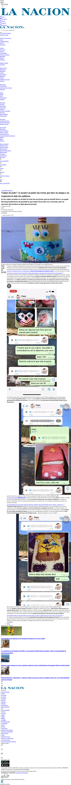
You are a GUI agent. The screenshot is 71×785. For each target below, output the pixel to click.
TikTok (8, 624)
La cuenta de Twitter (16, 497)
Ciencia (2, 78)
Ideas (1, 139)
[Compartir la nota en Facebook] (2, 272)
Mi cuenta (4, 25)
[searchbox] (34, 30)
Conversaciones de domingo (7, 136)
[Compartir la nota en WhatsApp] (3, 268)
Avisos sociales (4, 132)
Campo (2, 51)
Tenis (1, 96)
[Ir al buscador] (2, 6)
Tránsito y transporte (5, 38)
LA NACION (4, 190)
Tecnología (3, 106)
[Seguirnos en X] (2, 749)
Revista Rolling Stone (5, 150)
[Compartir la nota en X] (3, 272)
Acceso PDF (3, 127)
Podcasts (2, 112)
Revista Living (3, 149)
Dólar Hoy (2, 50)
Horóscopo (3, 107)
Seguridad (2, 69)
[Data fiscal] (2, 782)
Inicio (3, 17)
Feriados (2, 109)
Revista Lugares (4, 147)
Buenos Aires (3, 68)
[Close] (2, 682)
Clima (1, 40)
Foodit (3, 21)
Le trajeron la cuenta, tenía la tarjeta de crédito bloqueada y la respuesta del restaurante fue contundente (34, 273)
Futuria (2, 48)
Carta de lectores (4, 134)
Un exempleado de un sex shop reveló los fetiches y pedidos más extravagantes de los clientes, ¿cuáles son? (35, 504)
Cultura (2, 73)
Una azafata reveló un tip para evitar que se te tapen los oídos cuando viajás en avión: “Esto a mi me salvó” (35, 615)
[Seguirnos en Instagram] (2, 754)
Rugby (1, 94)
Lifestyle (10, 190)
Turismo (2, 104)
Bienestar (2, 76)
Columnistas (3, 86)
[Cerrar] (23, 28)
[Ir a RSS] (2, 758)
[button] (35, 105)
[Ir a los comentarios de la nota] (3, 266)
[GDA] (5, 778)
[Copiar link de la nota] (2, 270)
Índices (2, 58)
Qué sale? (2, 119)
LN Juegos (2, 102)
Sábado (2, 137)
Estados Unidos (4, 63)
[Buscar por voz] (69, 30)
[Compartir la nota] (2, 268)
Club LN (4, 23)
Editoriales (3, 84)
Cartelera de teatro (5, 122)
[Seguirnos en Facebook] (2, 745)
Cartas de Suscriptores (6, 88)
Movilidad (2, 56)
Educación (2, 71)
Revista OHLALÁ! (4, 144)
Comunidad (3, 74)
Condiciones (19, 773)
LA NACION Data (4, 41)
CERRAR (2, 0)
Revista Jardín (3, 152)
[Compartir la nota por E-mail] (5, 272)
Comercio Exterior (4, 55)
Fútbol (1, 93)
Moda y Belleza (4, 114)
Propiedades (3, 53)
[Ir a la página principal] (35, 15)
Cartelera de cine (4, 121)
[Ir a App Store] (5, 766)
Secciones (4, 19)
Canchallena (3, 98)
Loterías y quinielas (5, 111)
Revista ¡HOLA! (4, 145)
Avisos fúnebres (4, 131)
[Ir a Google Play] (5, 763)
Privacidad (25, 773)
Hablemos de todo (5, 79)
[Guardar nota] (2, 266)
